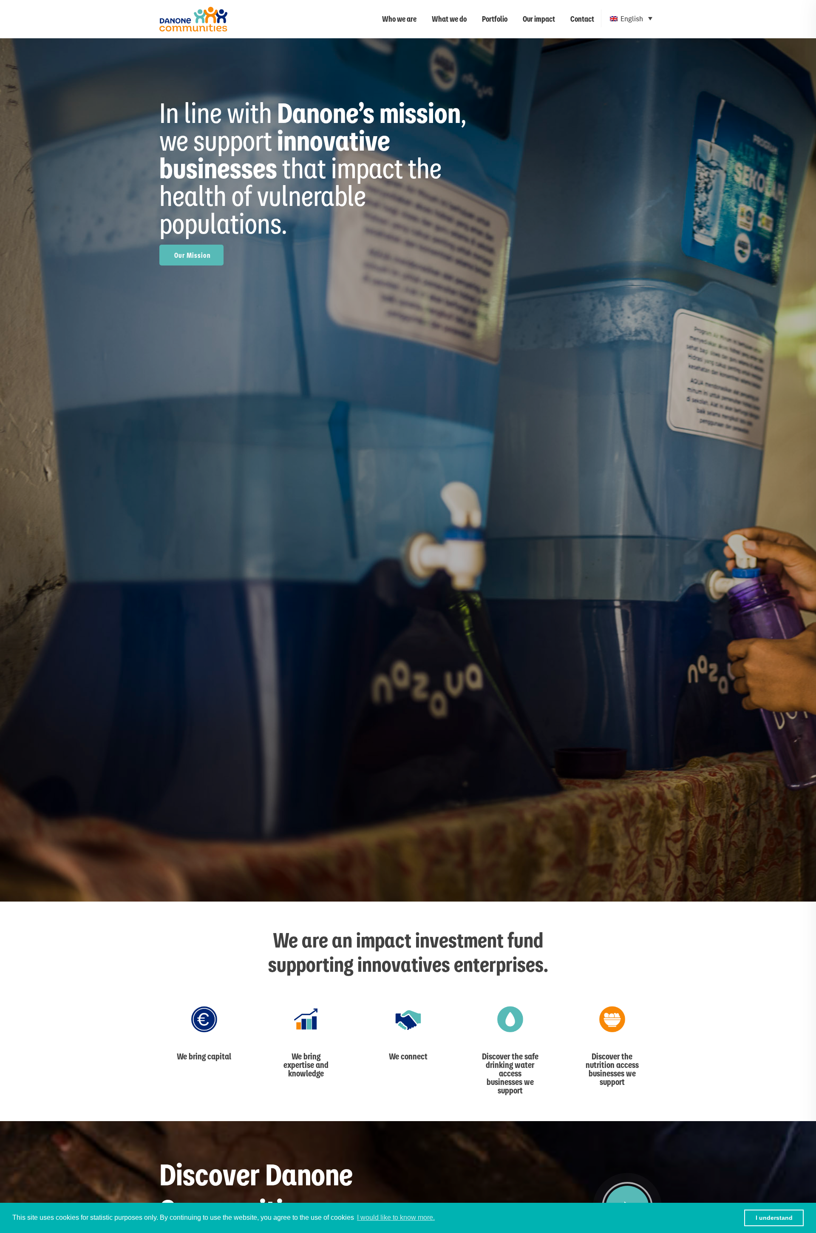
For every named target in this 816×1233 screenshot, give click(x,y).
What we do (449, 18)
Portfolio (494, 18)
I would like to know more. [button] (396, 1217)
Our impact (539, 18)
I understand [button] (774, 1217)
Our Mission (192, 255)
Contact (582, 18)
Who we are (399, 18)
